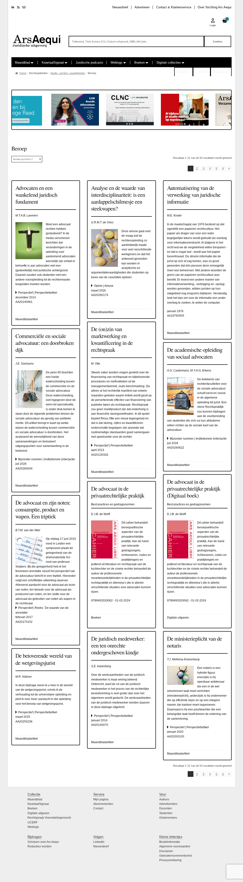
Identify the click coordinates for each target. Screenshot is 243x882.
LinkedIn (98, 842)
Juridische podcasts (89, 62)
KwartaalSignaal (53, 62)
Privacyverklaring (170, 860)
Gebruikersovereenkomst (175, 855)
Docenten (165, 808)
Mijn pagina (100, 799)
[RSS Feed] (18, 7)
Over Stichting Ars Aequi (214, 7)
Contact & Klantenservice (173, 7)
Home (22, 73)
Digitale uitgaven (38, 813)
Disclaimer (166, 851)
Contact (98, 808)
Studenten (166, 813)
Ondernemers (168, 817)
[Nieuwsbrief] (24, 7)
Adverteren (142, 7)
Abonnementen (103, 804)
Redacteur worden (39, 846)
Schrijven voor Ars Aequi (43, 842)
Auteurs (164, 799)
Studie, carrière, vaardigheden (67, 73)
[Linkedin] (13, 7)
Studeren (183, 72)
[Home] (36, 39)
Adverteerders (168, 804)
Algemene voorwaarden (174, 846)
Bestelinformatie (169, 842)
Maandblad (22, 62)
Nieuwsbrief (120, 7)
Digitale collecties (169, 62)
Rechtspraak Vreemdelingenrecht (49, 817)
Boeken (139, 62)
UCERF (32, 822)
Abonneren (221, 72)
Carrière (201, 72)
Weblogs (116, 62)
